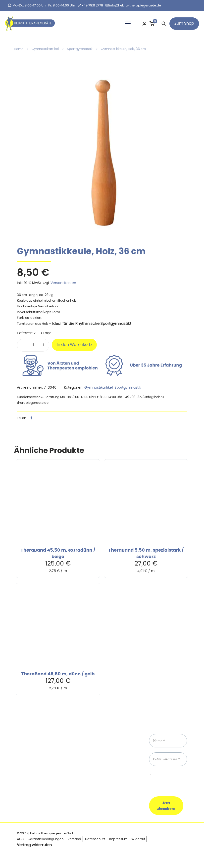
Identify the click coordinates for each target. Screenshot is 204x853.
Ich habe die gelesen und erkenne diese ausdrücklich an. (171, 779)
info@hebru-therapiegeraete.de (135, 5)
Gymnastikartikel (45, 49)
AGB (20, 839)
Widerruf (138, 839)
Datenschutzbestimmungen (171, 777)
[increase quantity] (43, 345)
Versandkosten (63, 283)
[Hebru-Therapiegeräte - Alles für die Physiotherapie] (30, 23)
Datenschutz (95, 839)
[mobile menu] (128, 23)
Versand (74, 839)
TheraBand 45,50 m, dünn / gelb (58, 674)
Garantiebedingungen (45, 839)
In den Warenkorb (74, 345)
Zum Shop (184, 23)
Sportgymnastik (80, 49)
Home (18, 49)
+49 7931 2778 (92, 5)
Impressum (118, 839)
